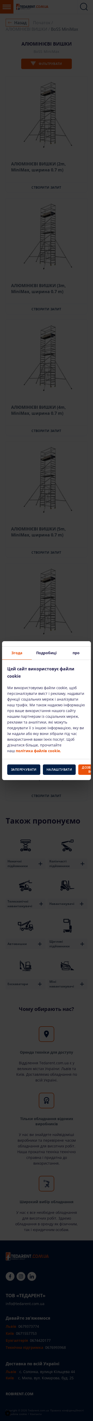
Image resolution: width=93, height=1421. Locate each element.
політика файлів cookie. (38, 750)
